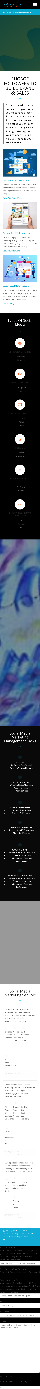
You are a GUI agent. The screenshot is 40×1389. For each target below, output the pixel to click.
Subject (3, 1321)
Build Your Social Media (12, 198)
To (1, 1302)
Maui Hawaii (6, 1234)
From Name (4, 1311)
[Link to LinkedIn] (32, 1243)
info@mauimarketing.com (15, 1237)
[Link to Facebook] (22, 1243)
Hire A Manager (9, 303)
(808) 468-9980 (29, 1234)
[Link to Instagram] (25, 1243)
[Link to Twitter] (28, 1243)
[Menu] (34, 4)
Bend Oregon (15, 1234)
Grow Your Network (11, 251)
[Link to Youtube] (35, 1243)
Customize (20, 1076)
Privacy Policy (28, 1237)
